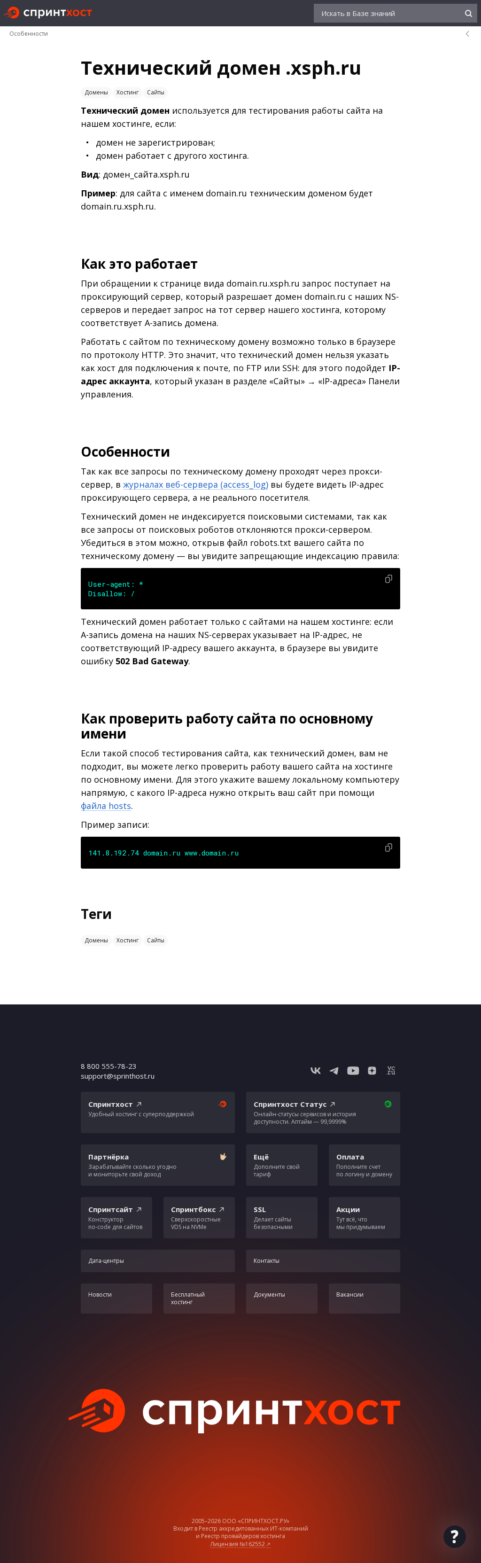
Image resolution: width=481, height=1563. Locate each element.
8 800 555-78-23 (109, 1066)
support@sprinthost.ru (118, 1076)
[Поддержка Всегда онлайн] (454, 1536)
